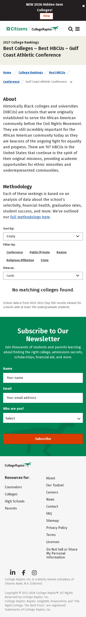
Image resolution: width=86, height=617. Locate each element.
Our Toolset (55, 485)
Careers (52, 492)
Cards (10, 275)
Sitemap (52, 521)
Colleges (11, 494)
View (46, 16)
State (45, 260)
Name (7, 369)
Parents (11, 508)
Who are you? (13, 409)
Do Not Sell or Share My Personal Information (61, 553)
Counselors (13, 487)
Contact (52, 506)
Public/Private (40, 252)
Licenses (52, 542)
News (50, 499)
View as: (8, 268)
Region (62, 252)
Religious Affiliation (20, 260)
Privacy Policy (56, 528)
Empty (11, 236)
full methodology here (30, 217)
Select (10, 418)
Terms (51, 535)
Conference (11, 82)
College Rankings (31, 72)
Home (7, 72)
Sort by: (8, 228)
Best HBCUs (57, 72)
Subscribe (43, 439)
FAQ (49, 514)
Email (7, 389)
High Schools (15, 501)
